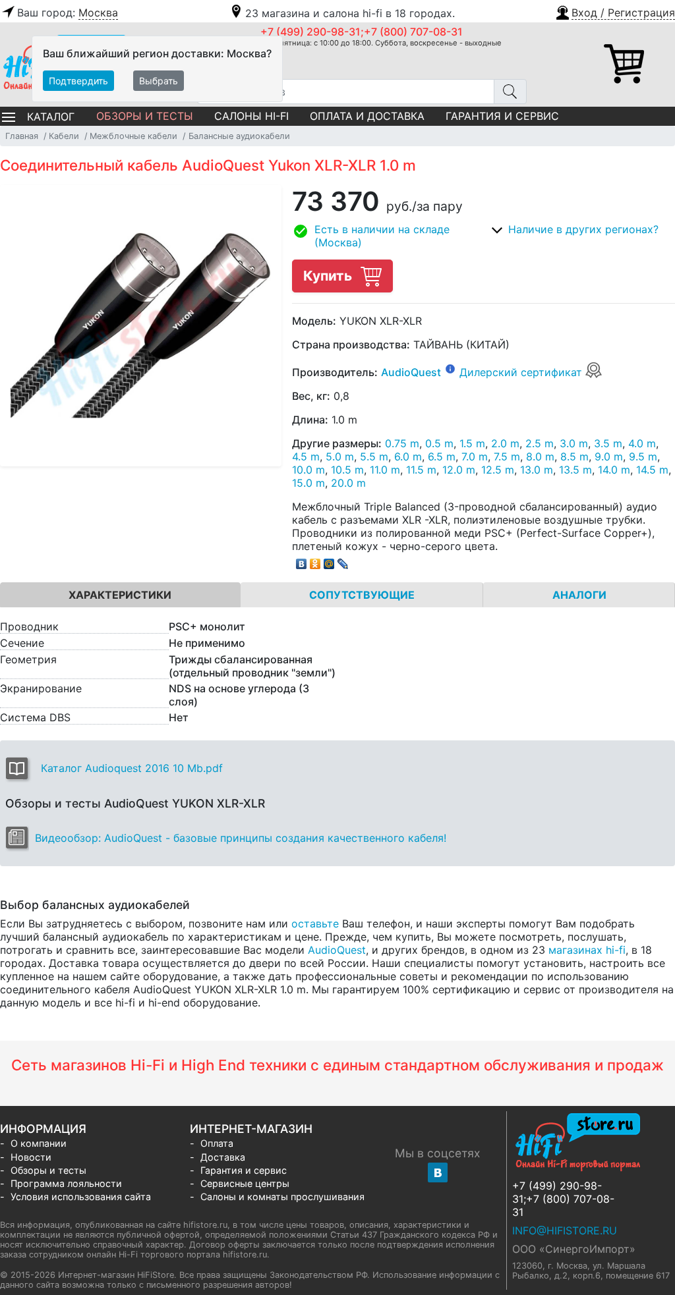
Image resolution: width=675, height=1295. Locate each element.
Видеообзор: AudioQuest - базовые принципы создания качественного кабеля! (240, 837)
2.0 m (505, 443)
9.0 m (609, 456)
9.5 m (643, 456)
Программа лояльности (66, 1183)
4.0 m (642, 443)
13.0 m (536, 469)
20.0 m (348, 482)
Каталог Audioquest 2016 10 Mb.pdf (132, 768)
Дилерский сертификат (522, 372)
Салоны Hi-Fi (251, 116)
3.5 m (608, 443)
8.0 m (540, 456)
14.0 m (614, 469)
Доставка (222, 1157)
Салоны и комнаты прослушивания (282, 1196)
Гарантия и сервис (502, 116)
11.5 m (421, 469)
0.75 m (402, 443)
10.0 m (308, 469)
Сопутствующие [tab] (362, 594)
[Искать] (510, 91)
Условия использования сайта (81, 1196)
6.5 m (441, 456)
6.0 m (408, 456)
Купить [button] (329, 275)
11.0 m (385, 469)
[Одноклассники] (315, 560)
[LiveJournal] (343, 560)
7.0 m (474, 456)
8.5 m (574, 456)
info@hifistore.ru (564, 1230)
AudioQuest (411, 372)
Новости (31, 1157)
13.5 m (575, 469)
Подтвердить (78, 80)
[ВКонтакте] (301, 560)
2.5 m (539, 443)
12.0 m (458, 469)
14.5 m (652, 469)
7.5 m (507, 456)
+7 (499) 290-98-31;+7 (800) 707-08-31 (361, 31)
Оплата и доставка (367, 116)
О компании (39, 1143)
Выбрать (158, 80)
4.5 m (306, 456)
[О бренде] (450, 368)
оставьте (315, 923)
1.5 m (472, 443)
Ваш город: (67, 12)
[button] (614, 11)
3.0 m (574, 443)
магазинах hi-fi (587, 949)
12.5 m (497, 469)
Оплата (216, 1143)
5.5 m (374, 456)
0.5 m (439, 443)
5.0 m (340, 456)
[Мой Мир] (329, 560)
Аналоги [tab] (579, 594)
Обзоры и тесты (144, 116)
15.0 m (308, 482)
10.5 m (347, 469)
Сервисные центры (244, 1183)
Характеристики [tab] (120, 594)
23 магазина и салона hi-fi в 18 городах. (350, 13)
